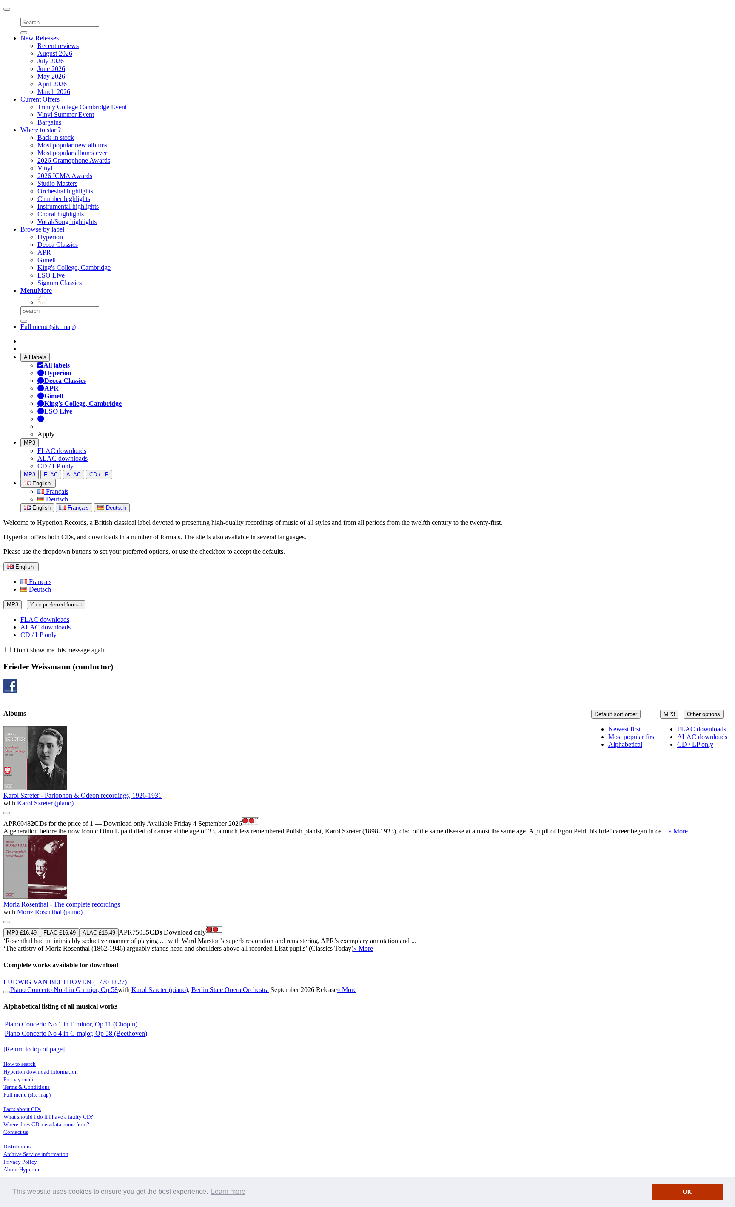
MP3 (29, 442)
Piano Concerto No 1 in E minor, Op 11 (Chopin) (71, 1024)
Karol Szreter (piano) (45, 803)
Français (56, 491)
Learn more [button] (228, 1191)
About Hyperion (22, 1169)
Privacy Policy (20, 1162)
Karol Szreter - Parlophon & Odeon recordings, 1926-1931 (82, 795)
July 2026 (50, 61)
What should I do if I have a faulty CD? (48, 1117)
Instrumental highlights (68, 206)
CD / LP (99, 474)
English (41, 507)
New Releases (39, 38)
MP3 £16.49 (22, 932)
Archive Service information (35, 1154)
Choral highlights (60, 214)
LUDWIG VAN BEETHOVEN (65, 982)
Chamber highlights (63, 198)
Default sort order (616, 714)
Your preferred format (56, 604)
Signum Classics (59, 282)
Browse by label (42, 229)
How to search (19, 1064)
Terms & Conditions (26, 1087)
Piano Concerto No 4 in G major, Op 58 (64, 989)
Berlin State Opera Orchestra (230, 989)
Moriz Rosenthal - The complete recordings (61, 904)
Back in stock (55, 137)
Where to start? (40, 129)
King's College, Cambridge (74, 267)
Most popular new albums (72, 145)
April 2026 (52, 84)
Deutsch (56, 499)
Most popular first (632, 736)
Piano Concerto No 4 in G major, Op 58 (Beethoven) (76, 1033)
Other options (703, 714)
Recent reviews (58, 45)
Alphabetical (625, 744)
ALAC (73, 474)
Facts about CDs (22, 1109)
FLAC (51, 474)
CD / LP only (55, 466)
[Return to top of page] (34, 1049)
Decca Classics (57, 244)
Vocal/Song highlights (67, 221)
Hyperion (50, 237)
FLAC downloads (61, 450)
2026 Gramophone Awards (73, 160)
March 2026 (53, 91)
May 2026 (51, 76)
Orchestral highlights (65, 191)
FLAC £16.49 (59, 932)
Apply (45, 434)
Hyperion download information (40, 1071)
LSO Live (51, 275)
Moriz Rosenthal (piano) (50, 911)
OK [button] (687, 1191)
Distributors (17, 1146)
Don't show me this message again (59, 650)
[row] (367, 780)
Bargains (49, 122)
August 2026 (54, 53)
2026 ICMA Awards (64, 175)
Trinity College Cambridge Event (82, 106)
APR (44, 252)
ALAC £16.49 (99, 932)
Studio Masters (57, 183)
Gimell (46, 260)
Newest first (624, 729)
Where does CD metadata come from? (46, 1124)
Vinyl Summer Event (65, 114)
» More (678, 831)
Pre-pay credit (19, 1079)
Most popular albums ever (72, 152)
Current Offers (40, 99)
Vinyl (44, 168)
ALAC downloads (62, 458)
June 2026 (51, 68)
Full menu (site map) (48, 326)
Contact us (15, 1132)
